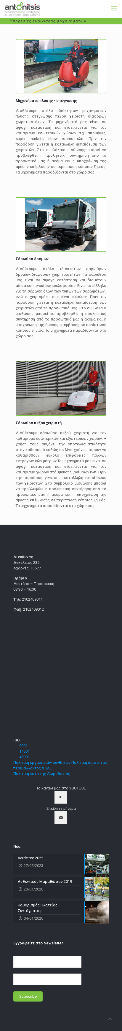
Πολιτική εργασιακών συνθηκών (41, 762)
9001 (23, 745)
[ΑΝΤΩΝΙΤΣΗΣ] (22, 8)
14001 (24, 751)
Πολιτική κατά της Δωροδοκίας (41, 773)
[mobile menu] (114, 9)
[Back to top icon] (110, 1019)
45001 (24, 757)
